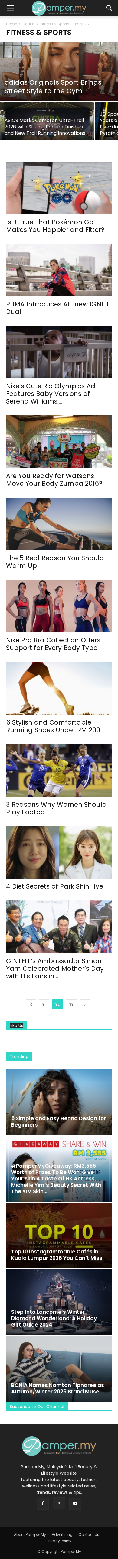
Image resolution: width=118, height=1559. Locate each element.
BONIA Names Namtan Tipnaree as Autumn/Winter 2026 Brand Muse (57, 1388)
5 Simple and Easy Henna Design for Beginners (58, 1121)
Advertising (62, 1534)
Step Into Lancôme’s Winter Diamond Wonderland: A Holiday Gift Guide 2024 (54, 1318)
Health (28, 23)
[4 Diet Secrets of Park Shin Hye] (59, 852)
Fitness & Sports (54, 23)
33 (71, 1004)
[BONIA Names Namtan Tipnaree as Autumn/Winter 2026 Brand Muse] (59, 1369)
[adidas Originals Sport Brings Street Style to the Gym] (59, 71)
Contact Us (88, 1534)
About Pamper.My (30, 1534)
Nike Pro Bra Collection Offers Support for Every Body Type (53, 644)
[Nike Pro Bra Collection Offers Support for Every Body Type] (59, 606)
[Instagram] (59, 1503)
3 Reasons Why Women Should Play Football (56, 808)
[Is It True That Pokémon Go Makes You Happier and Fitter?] (59, 188)
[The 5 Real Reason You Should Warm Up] (59, 524)
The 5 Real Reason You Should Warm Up (55, 562)
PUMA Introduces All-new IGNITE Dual (58, 308)
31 (44, 1004)
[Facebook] (43, 1504)
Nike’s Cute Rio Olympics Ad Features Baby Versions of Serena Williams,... (50, 394)
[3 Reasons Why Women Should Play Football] (59, 770)
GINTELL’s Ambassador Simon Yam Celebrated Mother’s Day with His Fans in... (55, 968)
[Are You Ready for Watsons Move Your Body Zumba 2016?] (59, 441)
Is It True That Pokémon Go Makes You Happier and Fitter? (55, 226)
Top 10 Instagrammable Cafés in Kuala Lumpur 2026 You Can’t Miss (56, 1255)
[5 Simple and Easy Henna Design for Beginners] (59, 1102)
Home (11, 23)
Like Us (16, 1025)
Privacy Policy (59, 1540)
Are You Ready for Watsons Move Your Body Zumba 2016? (54, 479)
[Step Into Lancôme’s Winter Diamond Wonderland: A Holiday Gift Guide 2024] (59, 1302)
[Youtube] (75, 1504)
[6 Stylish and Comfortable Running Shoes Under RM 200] (59, 688)
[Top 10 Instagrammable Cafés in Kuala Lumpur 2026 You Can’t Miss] (59, 1235)
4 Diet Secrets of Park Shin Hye (54, 886)
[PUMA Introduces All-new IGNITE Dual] (59, 270)
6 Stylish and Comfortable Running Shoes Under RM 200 (53, 726)
